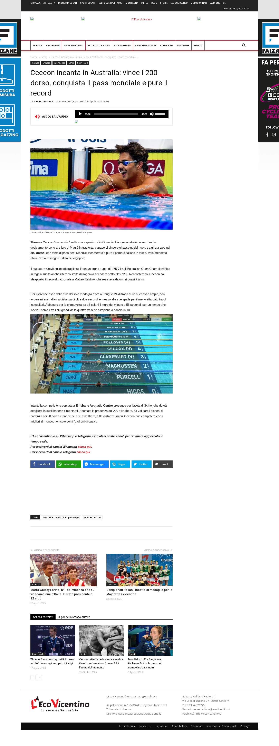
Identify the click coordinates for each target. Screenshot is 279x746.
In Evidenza (59, 62)
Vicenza (37, 45)
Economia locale (67, 2)
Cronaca (35, 2)
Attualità (49, 2)
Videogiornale (199, 2)
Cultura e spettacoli (110, 2)
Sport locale (87, 2)
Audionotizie (217, 2)
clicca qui (84, 446)
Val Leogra (53, 45)
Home (34, 57)
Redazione (162, 726)
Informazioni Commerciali (221, 726)
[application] (122, 114)
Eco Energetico (179, 2)
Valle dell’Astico (145, 45)
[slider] (160, 113)
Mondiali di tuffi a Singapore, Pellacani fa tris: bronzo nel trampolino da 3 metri (145, 663)
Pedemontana (122, 45)
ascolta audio (80, 114)
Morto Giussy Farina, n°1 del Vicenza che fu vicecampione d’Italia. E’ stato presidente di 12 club (62, 594)
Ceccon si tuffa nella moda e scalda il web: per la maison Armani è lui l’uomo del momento (101, 663)
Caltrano (112, 584)
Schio (44, 57)
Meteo (144, 2)
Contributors (179, 726)
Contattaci (197, 726)
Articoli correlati (43, 617)
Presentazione (127, 726)
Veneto (198, 45)
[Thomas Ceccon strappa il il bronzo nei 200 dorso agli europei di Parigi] (52, 640)
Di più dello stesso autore (74, 617)
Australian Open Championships (61, 517)
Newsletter (146, 726)
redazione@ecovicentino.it (213, 709)
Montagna (132, 2)
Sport (132, 654)
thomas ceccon (92, 517)
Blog (154, 2)
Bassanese (183, 45)
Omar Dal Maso (43, 101)
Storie (163, 2)
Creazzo (46, 62)
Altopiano (166, 45)
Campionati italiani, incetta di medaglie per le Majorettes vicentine (139, 592)
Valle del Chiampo (99, 45)
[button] (244, 46)
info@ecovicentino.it (208, 713)
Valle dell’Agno (73, 45)
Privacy (244, 726)
